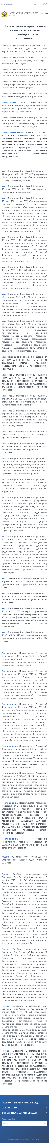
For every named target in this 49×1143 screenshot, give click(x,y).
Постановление (10, 653)
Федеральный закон (12, 45)
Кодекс (5, 856)
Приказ (5, 874)
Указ (4, 171)
